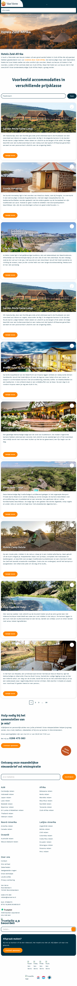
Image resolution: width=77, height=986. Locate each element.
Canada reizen (6, 829)
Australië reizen (7, 839)
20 (46, 702)
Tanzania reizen (46, 807)
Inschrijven (69, 777)
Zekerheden (5, 867)
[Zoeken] (73, 929)
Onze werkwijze (7, 874)
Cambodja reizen (7, 791)
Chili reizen (44, 832)
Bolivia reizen (45, 829)
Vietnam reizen (7, 817)
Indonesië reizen (7, 794)
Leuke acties (6, 877)
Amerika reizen (7, 826)
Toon (72, 96)
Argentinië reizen (46, 826)
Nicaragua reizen (46, 845)
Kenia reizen (44, 794)
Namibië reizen (45, 804)
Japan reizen (6, 797)
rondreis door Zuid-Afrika (34, 60)
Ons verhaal (5, 864)
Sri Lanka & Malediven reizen (12, 810)
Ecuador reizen (45, 842)
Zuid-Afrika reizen (47, 810)
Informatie (6, 10)
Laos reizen (5, 801)
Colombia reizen (46, 836)
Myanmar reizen (7, 807)
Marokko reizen (45, 797)
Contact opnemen (11, 745)
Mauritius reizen (46, 801)
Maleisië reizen (7, 804)
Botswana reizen (46, 791)
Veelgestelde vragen (8, 870)
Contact (4, 861)
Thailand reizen (7, 813)
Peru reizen (44, 851)
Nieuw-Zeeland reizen (9, 842)
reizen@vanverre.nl (8, 897)
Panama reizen (45, 848)
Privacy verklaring (8, 880)
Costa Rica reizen (46, 839)
